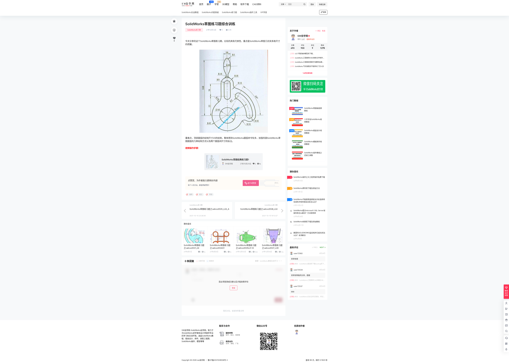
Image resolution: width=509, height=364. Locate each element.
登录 (312, 4)
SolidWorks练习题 (194, 30)
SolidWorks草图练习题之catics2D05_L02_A (209, 209)
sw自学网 (201, 360)
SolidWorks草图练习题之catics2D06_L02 (259, 209)
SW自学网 (229, 164)
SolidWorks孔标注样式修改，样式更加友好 (314, 297)
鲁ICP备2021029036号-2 (218, 360)
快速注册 (322, 4)
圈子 (209, 3)
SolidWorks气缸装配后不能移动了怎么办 (307, 66)
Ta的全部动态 (307, 73)
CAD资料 (256, 4)
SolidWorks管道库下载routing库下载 (312, 264)
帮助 (235, 4)
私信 (323, 31)
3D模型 (225, 4)
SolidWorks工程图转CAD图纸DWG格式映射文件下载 (318, 280)
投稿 (324, 12)
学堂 (216, 3)
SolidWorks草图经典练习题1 (235, 159)
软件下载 (244, 4)
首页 (201, 4)
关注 (319, 31)
